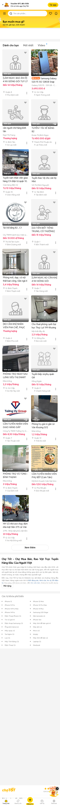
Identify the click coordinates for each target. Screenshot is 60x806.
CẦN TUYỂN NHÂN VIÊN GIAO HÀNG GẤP (15, 425)
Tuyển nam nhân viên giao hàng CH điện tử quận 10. (15, 179)
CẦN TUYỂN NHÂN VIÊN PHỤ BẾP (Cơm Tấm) (44, 475)
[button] (3, 5)
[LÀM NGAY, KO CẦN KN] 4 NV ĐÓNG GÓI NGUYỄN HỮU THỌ (44, 279)
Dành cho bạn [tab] (11, 45)
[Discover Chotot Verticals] (4, 13)
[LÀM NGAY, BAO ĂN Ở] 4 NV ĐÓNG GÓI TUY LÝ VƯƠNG (15, 80)
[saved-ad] (50, 13)
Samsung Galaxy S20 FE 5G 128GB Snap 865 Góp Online (44, 80)
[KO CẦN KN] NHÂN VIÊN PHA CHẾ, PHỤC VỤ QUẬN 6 (14, 326)
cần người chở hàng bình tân (14, 129)
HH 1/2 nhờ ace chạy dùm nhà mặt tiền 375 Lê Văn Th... (15, 525)
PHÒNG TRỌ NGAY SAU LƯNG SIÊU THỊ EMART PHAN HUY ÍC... (15, 376)
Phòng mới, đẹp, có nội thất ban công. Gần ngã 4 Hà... (15, 279)
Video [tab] (41, 45)
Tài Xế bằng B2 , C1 (12, 227)
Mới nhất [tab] (28, 45)
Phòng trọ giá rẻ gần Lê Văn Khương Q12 (43, 426)
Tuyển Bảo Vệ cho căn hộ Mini (44, 180)
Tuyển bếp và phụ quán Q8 (43, 376)
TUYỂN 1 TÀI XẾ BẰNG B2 (43, 130)
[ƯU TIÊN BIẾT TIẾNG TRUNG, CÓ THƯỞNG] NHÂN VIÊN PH (43, 229)
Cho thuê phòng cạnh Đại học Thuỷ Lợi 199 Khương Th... (44, 326)
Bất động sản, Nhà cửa (37, 580)
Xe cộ (49, 580)
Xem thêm (30, 547)
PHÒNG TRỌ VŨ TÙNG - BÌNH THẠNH (15, 475)
